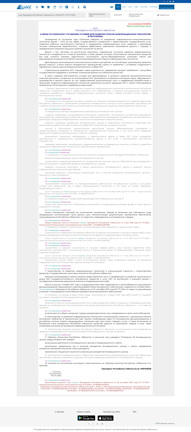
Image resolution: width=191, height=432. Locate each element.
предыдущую (54, 152)
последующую (54, 99)
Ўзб (130, 7)
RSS (134, 412)
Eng (124, 7)
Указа (66, 192)
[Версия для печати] (85, 7)
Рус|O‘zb (153, 7)
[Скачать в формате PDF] (73, 7)
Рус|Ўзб (143, 7)
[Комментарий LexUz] (49, 7)
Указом (83, 223)
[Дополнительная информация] (79, 7)
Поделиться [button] (164, 15)
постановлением (47, 289)
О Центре (59, 412)
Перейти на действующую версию (139, 26)
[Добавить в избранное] (37, 7)
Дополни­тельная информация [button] (136, 15)
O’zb (136, 7)
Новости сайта (83, 412)
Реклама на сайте (111, 412)
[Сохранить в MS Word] (67, 7)
